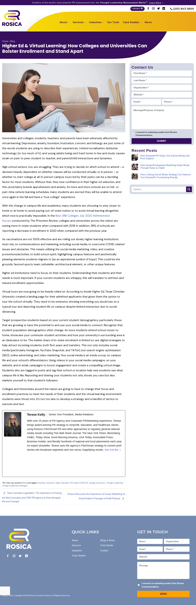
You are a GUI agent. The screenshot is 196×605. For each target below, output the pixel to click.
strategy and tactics (97, 483)
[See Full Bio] (120, 450)
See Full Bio (111, 449)
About (63, 22)
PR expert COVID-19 (79, 483)
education (50, 483)
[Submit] (189, 189)
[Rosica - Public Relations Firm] (12, 18)
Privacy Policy (7, 595)
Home (5, 41)
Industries (95, 22)
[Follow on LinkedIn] (163, 8)
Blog (12, 41)
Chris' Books (106, 545)
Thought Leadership (114, 483)
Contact (104, 550)
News (148, 22)
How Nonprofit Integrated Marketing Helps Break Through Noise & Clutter (164, 166)
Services (78, 22)
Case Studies (131, 22)
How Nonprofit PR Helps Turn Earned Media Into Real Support (165, 157)
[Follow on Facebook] (148, 8)
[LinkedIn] (48, 464)
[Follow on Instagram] (153, 8)
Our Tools (113, 22)
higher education (62, 483)
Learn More (155, 2)
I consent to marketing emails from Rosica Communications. (156, 133)
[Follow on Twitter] (158, 8)
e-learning (41, 483)
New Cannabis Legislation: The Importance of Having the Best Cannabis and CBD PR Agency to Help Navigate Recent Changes (32, 497)
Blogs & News (107, 540)
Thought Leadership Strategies (15, 486)
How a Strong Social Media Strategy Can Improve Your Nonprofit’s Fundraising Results (165, 175)
